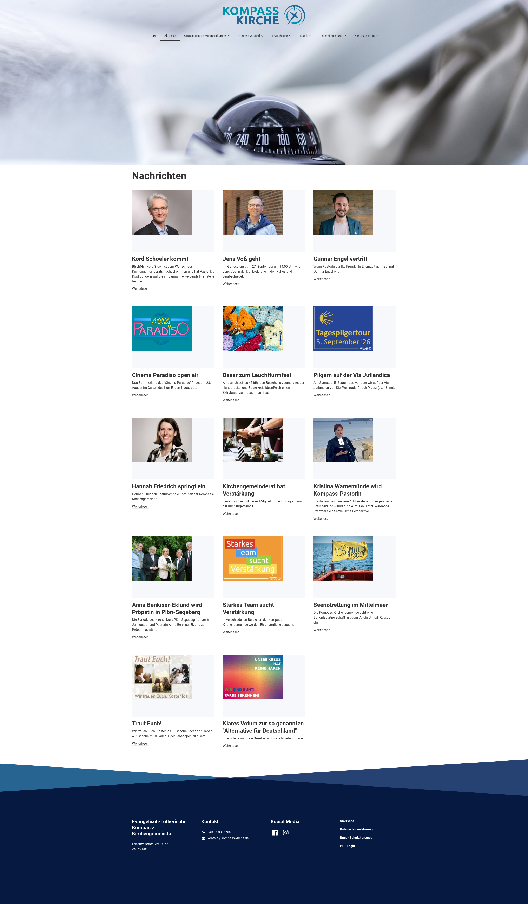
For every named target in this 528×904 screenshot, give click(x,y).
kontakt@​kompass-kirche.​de (228, 838)
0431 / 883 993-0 (220, 832)
